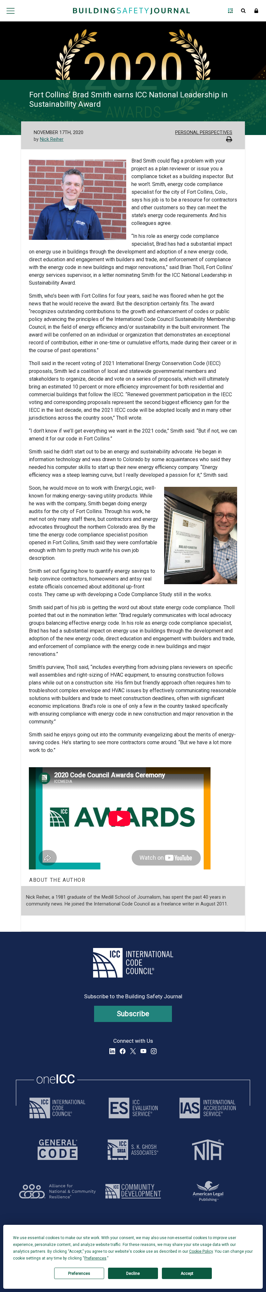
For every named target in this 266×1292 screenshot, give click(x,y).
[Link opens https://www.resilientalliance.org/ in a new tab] (57, 1191)
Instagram (154, 1051)
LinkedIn (112, 1051)
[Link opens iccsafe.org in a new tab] (57, 1108)
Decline (133, 1273)
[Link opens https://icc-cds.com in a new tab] (133, 1191)
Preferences (79, 1273)
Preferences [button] (95, 1258)
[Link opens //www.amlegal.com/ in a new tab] (208, 1191)
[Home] (131, 10)
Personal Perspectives (203, 132)
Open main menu (10, 10)
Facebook (123, 1051)
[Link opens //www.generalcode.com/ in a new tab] (58, 1149)
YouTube (143, 1051)
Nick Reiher (52, 139)
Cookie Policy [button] (201, 1251)
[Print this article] (229, 140)
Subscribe (133, 1014)
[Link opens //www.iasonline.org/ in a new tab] (207, 1108)
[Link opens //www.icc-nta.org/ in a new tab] (208, 1149)
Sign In (256, 10)
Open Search (243, 10)
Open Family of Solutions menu (230, 10)
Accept (187, 1273)
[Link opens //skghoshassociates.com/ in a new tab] (133, 1149)
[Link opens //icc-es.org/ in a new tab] (133, 1108)
